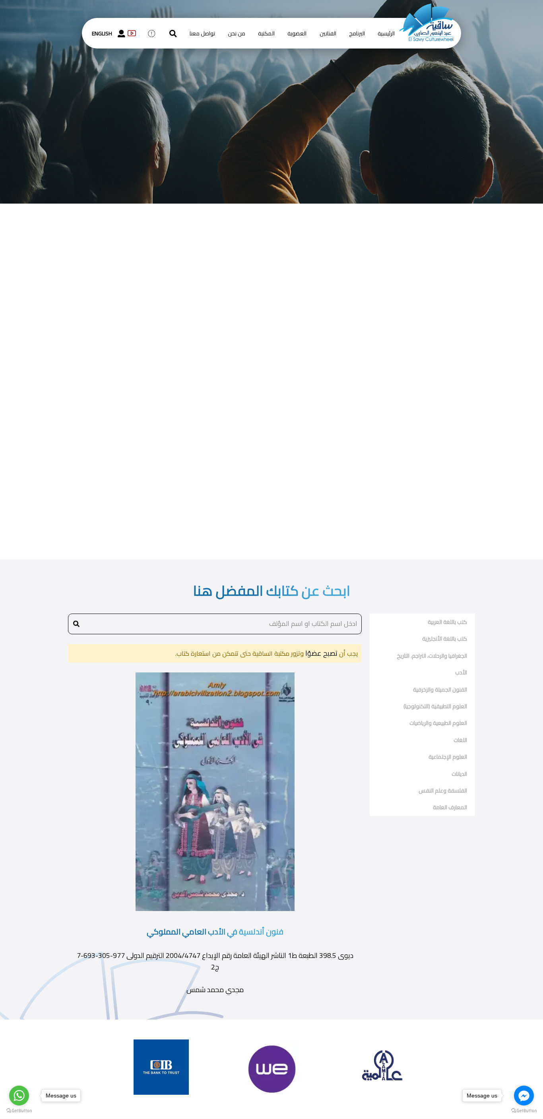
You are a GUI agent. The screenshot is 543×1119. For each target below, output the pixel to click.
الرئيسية (386, 33)
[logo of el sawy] (426, 9)
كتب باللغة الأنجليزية (444, 638)
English (102, 33)
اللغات (460, 740)
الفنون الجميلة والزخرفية (440, 689)
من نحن (236, 33)
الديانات (459, 774)
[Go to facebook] (524, 1095)
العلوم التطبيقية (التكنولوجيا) (435, 706)
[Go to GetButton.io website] (524, 1110)
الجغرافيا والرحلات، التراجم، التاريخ (432, 656)
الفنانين (328, 33)
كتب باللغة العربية (447, 622)
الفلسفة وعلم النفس (443, 790)
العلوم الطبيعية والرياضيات (438, 723)
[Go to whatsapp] (19, 1095)
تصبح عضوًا (320, 653)
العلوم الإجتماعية (448, 757)
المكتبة (266, 33)
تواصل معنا (202, 33)
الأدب (461, 672)
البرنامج (357, 33)
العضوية (296, 33)
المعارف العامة (450, 807)
